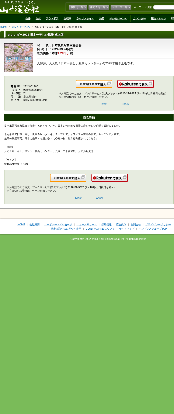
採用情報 (106, 224)
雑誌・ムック (158, 18)
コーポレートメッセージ (58, 224)
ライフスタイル (85, 18)
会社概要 (34, 224)
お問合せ (136, 224)
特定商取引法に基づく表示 (66, 228)
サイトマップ (126, 228)
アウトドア (52, 18)
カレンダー (139, 18)
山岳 (28, 18)
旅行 (101, 18)
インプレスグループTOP (153, 228)
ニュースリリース (87, 224)
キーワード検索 (143, 7)
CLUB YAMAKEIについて (100, 228)
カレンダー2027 (21, 26)
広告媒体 (121, 224)
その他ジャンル (118, 18)
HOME (4, 26)
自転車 (67, 18)
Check (125, 104)
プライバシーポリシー (158, 224)
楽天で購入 (153, 86)
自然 (38, 18)
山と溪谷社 (19, 7)
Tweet (103, 104)
